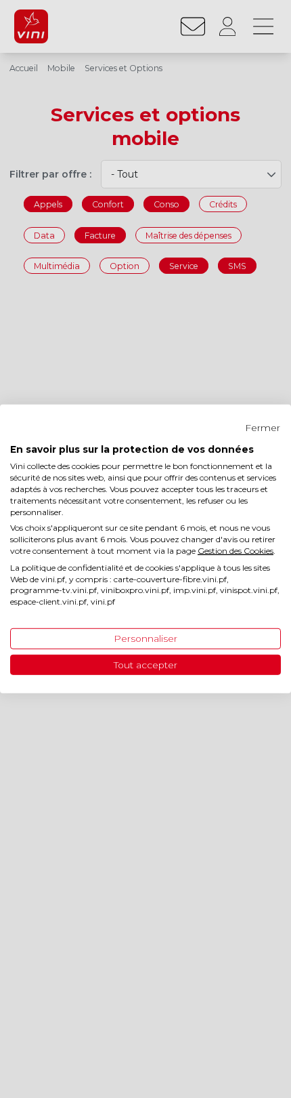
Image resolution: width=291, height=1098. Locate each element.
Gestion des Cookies (235, 551)
